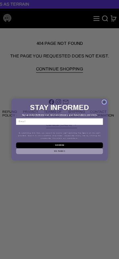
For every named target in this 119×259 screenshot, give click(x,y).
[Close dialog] (104, 102)
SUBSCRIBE (59, 145)
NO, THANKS (59, 151)
